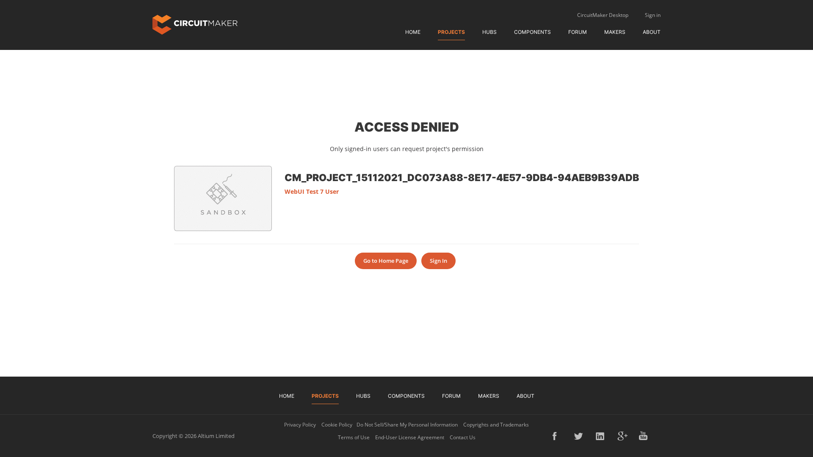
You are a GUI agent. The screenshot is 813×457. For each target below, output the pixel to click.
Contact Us (463, 437)
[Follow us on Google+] (622, 435)
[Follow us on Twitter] (579, 435)
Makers (614, 32)
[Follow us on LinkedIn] (601, 435)
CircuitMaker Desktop (602, 15)
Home (412, 32)
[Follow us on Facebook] (558, 435)
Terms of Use (354, 437)
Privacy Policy (300, 424)
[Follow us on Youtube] (644, 435)
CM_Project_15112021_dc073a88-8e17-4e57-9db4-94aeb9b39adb (462, 177)
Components (532, 32)
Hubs (489, 32)
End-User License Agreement (409, 437)
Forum (577, 32)
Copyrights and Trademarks (496, 424)
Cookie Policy (336, 424)
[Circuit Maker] (195, 24)
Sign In (438, 260)
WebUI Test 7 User (312, 191)
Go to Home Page (385, 260)
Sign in (653, 15)
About (652, 32)
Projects (451, 32)
